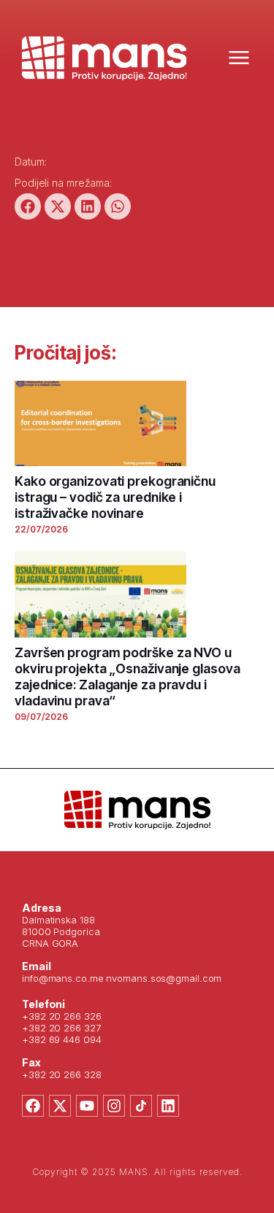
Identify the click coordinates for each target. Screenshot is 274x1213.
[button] (28, 206)
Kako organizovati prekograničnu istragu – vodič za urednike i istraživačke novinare (115, 497)
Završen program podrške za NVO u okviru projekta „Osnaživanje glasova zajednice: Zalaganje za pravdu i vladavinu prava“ (127, 676)
